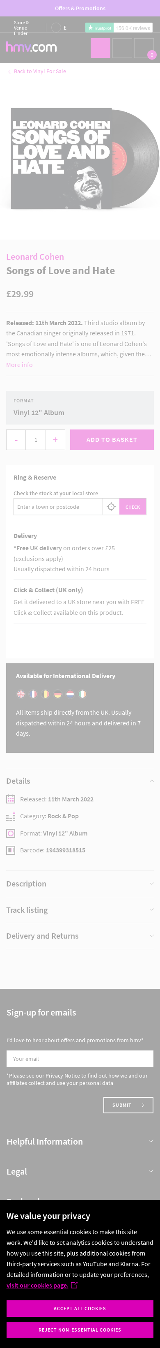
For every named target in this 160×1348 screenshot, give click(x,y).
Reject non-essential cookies (80, 1330)
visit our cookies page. (38, 1285)
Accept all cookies (80, 1308)
